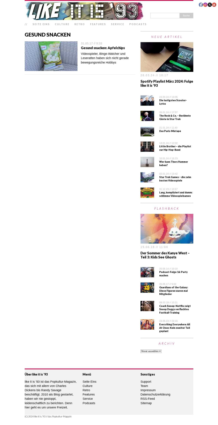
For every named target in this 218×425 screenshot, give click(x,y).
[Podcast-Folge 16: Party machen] (147, 275)
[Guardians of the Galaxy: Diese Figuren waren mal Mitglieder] (147, 290)
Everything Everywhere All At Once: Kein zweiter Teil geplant (174, 327)
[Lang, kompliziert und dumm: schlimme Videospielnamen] (147, 195)
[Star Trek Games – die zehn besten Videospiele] (147, 180)
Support (146, 381)
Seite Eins (41, 24)
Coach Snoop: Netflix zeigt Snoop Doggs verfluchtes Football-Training (175, 309)
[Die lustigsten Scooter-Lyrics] (147, 103)
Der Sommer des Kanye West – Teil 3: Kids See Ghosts (165, 255)
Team (144, 386)
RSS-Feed (148, 398)
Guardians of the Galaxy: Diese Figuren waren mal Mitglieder (173, 290)
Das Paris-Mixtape (170, 131)
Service (117, 24)
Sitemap (146, 403)
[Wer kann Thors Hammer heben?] (147, 165)
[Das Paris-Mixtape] (147, 134)
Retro (79, 24)
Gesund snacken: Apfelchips (103, 48)
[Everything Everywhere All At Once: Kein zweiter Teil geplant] (147, 327)
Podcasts (138, 24)
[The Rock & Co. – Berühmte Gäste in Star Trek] (147, 119)
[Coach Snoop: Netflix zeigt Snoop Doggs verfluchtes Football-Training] (147, 309)
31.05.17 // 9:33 (91, 43)
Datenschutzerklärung (155, 394)
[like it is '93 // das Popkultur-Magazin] (109, 11)
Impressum (148, 390)
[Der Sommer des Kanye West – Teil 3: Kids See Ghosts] (167, 241)
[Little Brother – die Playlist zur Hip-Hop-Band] (147, 149)
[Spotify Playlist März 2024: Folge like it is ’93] (167, 69)
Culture (62, 24)
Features (98, 24)
